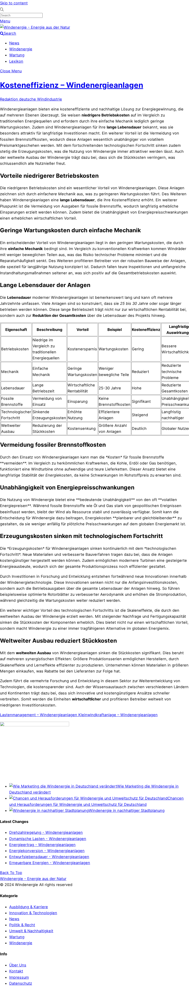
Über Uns (17, 965)
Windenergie (20, 49)
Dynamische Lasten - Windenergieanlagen (47, 838)
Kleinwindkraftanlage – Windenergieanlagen (117, 714)
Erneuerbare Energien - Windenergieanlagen (49, 862)
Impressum (19, 977)
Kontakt (16, 971)
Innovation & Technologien (33, 913)
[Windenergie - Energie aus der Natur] (35, 27)
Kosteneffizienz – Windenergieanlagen (71, 85)
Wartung (16, 55)
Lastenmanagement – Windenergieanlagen (38, 714)
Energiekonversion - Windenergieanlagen (47, 850)
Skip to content (14, 3)
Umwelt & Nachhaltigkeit (31, 931)
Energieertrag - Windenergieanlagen (42, 844)
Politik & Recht (22, 925)
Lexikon (16, 61)
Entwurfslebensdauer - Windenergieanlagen (49, 856)
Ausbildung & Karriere (28, 906)
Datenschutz (20, 983)
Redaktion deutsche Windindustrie (31, 99)
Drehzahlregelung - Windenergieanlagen (46, 832)
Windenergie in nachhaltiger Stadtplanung (127, 810)
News (14, 43)
